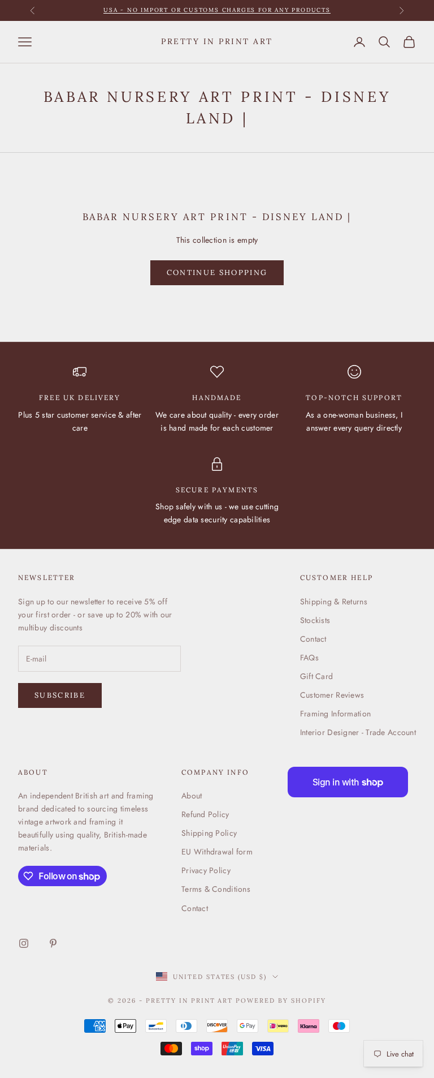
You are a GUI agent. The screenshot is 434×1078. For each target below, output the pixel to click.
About (191, 795)
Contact (313, 639)
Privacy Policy (206, 870)
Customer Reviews (332, 695)
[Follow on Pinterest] (53, 943)
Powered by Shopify (281, 1000)
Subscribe (59, 695)
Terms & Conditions (215, 889)
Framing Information (335, 713)
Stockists (315, 620)
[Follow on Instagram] (23, 943)
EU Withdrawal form (217, 851)
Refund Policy (205, 814)
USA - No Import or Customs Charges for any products (217, 10)
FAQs (309, 657)
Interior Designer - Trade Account (358, 732)
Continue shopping (217, 272)
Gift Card (316, 676)
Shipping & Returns (333, 601)
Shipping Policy (209, 833)
